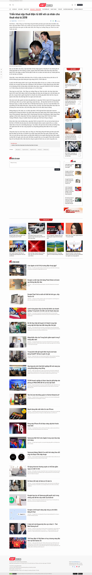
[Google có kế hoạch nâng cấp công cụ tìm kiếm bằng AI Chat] (17, 514)
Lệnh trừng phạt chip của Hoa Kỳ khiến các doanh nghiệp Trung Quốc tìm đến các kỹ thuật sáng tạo (69, 191)
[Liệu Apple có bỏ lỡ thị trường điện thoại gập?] (78, 166)
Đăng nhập (80, 4)
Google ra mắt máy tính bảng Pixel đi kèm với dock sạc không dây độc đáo (69, 173)
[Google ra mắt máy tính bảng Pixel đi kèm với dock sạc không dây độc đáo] (78, 173)
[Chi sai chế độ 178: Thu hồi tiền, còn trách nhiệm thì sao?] (73, 77)
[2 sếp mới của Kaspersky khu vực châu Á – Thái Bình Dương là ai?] (17, 528)
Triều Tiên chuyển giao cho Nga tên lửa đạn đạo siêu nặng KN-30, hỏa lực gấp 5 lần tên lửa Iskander (71, 137)
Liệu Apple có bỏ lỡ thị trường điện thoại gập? (69, 166)
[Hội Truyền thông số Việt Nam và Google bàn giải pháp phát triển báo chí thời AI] (17, 246)
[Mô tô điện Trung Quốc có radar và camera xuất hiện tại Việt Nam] (73, 146)
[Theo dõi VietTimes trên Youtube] (76, 566)
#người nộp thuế (25, 149)
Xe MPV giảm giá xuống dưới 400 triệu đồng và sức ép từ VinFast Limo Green (70, 103)
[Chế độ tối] (75, 5)
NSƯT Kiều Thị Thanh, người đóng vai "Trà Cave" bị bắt (74, 236)
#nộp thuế (40, 149)
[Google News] (57, 21)
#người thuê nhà (33, 149)
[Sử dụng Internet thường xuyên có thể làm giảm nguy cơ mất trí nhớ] (17, 471)
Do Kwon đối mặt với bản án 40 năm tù (40, 481)
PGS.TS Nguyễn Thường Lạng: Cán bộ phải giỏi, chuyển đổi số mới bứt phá (55, 237)
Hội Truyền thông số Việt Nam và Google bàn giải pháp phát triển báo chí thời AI (17, 254)
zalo (74, 566)
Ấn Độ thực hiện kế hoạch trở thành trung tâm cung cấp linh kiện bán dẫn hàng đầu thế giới (69, 200)
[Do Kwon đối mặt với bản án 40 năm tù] (17, 485)
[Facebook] (50, 21)
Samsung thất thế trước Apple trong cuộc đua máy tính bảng (44, 439)
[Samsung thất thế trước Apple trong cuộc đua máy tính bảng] (17, 442)
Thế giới (60, 9)
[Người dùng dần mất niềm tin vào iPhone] (17, 413)
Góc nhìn (20, 9)
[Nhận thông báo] (72, 5)
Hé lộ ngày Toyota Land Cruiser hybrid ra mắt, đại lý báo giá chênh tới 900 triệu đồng (36, 237)
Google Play (80, 573)
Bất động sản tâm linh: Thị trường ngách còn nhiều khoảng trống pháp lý (55, 254)
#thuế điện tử (18, 149)
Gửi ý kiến (57, 169)
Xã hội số (14, 9)
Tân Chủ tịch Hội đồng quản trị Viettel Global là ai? (43, 395)
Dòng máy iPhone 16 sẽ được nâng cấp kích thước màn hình (43, 425)
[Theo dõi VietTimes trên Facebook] (72, 566)
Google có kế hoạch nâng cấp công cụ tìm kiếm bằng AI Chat (42, 511)
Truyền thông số (78, 9)
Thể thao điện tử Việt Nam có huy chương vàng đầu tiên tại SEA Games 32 (44, 539)
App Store (75, 573)
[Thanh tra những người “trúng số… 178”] (73, 112)
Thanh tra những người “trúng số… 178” (70, 120)
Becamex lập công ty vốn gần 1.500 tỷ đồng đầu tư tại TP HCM (17, 236)
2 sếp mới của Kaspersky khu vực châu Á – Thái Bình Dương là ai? (43, 525)
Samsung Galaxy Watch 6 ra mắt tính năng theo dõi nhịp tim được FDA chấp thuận (44, 453)
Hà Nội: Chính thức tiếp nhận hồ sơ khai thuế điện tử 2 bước (25, 145)
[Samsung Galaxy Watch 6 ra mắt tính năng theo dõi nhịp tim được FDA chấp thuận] (17, 456)
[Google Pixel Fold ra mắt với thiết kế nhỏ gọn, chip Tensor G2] (78, 181)
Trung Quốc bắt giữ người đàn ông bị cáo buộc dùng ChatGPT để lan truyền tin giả (42, 353)
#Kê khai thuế (46, 149)
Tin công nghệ (14, 262)
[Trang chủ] (10, 9)
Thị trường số (45, 9)
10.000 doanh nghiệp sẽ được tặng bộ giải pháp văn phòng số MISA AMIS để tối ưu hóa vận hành (44, 381)
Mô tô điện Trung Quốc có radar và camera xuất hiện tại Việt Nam (71, 155)
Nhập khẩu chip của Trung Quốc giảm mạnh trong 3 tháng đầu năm (44, 338)
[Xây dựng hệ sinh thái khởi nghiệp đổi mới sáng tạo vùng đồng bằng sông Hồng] (17, 370)
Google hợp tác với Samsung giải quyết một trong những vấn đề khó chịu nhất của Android (43, 496)
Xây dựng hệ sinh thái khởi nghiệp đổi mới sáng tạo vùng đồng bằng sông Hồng (44, 367)
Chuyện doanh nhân (68, 9)
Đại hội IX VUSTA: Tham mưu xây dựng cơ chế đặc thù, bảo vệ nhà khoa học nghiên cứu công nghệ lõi (74, 254)
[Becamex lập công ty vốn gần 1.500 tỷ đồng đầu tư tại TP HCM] (17, 228)
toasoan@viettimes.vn (75, 561)
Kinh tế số (26, 9)
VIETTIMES (46, 5)
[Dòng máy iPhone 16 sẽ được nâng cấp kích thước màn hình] (17, 428)
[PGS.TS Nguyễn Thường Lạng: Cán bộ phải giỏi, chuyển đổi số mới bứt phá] (55, 228)
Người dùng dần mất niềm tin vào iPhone (40, 409)
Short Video (54, 9)
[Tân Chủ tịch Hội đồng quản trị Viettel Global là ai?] (17, 399)
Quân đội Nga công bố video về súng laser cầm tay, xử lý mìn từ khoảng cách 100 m (36, 254)
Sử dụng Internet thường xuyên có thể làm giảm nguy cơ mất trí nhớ (43, 468)
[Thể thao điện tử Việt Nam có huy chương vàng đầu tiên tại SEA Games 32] (17, 543)
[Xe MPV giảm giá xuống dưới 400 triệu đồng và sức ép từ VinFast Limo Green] (73, 94)
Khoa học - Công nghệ (35, 9)
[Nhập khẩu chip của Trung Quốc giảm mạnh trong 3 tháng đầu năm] (17, 342)
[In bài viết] (53, 21)
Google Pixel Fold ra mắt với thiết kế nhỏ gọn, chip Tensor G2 (69, 181)
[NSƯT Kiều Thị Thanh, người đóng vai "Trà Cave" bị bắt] (74, 228)
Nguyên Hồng (14, 20)
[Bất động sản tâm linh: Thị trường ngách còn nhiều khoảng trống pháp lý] (55, 246)
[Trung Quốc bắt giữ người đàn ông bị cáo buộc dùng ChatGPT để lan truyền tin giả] (17, 356)
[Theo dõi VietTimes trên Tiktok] (79, 566)
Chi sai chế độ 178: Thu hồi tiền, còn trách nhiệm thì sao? (71, 86)
